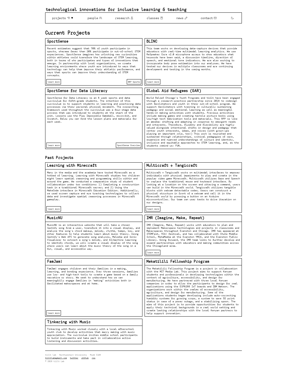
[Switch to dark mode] (232, 18)
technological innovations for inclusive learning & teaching (116, 9)
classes (153, 18)
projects (59, 18)
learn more (54, 81)
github (85, 358)
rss (93, 358)
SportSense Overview (128, 145)
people (92, 18)
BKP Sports (134, 81)
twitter (74, 358)
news (179, 18)
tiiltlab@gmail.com (56, 358)
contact (207, 18)
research (122, 18)
